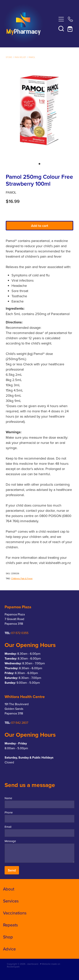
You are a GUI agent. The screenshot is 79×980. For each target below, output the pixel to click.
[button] (61, 28)
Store (9, 57)
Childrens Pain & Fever (22, 578)
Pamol (32, 57)
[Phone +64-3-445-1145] (70, 19)
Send (12, 870)
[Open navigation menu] (61, 19)
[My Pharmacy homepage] (30, 24)
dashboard (32, 963)
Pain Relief (20, 57)
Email (8, 826)
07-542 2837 (19, 722)
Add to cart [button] (39, 225)
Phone (9, 812)
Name (8, 798)
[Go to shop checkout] (70, 28)
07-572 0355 (19, 633)
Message (10, 841)
